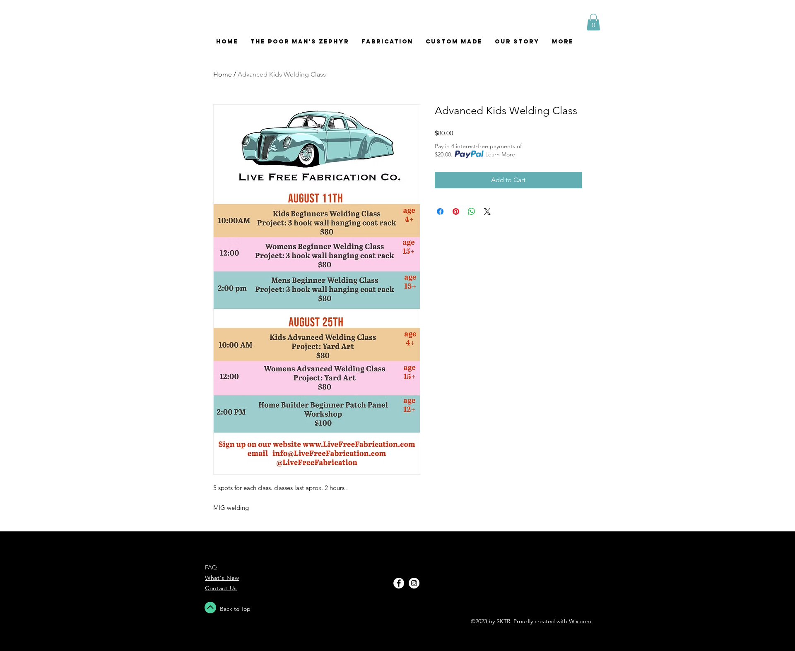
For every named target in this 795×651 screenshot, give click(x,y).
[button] (593, 22)
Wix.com (580, 621)
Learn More (500, 154)
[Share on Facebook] (440, 211)
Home (222, 74)
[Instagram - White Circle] (414, 583)
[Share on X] (487, 211)
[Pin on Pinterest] (456, 211)
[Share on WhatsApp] (472, 211)
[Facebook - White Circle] (398, 583)
